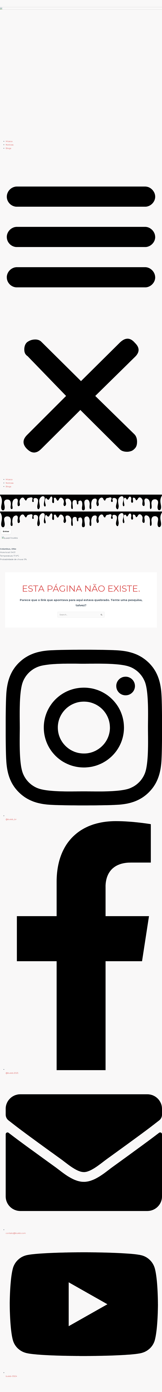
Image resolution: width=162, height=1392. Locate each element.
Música (9, 141)
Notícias (9, 145)
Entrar (6, 531)
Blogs (8, 148)
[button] (81, 315)
